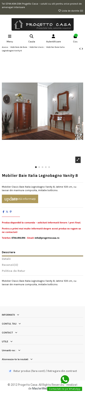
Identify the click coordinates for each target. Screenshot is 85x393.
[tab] (42, 265)
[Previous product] (80, 48)
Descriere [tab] (8, 252)
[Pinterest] (11, 211)
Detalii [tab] (6, 259)
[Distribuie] (3, 211)
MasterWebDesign (44, 388)
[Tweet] (7, 211)
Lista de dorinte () (72, 10)
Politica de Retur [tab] (13, 271)
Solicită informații (20, 198)
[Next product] (82, 48)
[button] (36, 167)
